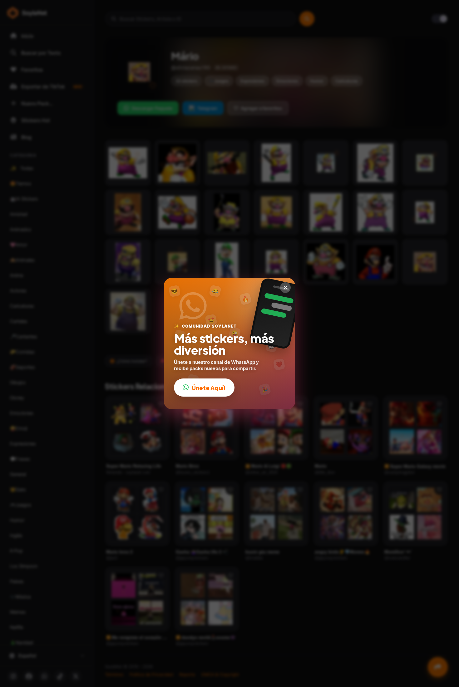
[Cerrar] (285, 287)
